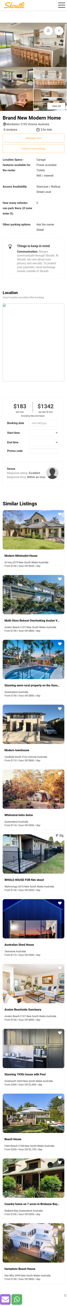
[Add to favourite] (59, 31)
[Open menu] (61, 5)
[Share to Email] (5, 1299)
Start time (13, 433)
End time (12, 442)
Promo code (15, 451)
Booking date (15, 423)
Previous (4, 529)
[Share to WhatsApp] (16, 1299)
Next (62, 529)
